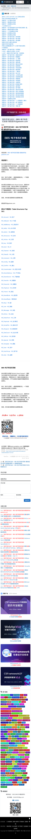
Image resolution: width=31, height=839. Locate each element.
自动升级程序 (4, 786)
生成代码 (13, 770)
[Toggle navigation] (28, 2)
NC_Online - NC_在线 (7, 314)
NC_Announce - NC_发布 (8, 236)
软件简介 (19, 763)
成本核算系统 (26, 750)
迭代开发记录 (22, 752)
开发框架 (27, 757)
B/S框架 (9, 701)
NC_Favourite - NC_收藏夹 (9, 284)
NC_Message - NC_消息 (8, 310)
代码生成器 (9, 752)
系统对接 (3, 777)
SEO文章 (24, 736)
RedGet (2, 736)
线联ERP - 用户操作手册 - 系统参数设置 (12, 77)
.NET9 (10, 697)
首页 (8, 6)
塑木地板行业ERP (18, 773)
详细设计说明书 (18, 777)
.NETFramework (15, 697)
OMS (22, 731)
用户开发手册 (8, 782)
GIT (2, 727)
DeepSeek (3, 720)
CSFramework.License (5, 708)
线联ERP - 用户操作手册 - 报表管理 (11, 66)
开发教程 (22, 757)
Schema (16, 736)
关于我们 (20, 826)
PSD (23, 734)
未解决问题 (9, 775)
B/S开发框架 (3, 701)
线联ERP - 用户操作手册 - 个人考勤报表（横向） (14, 100)
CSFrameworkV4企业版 (6, 713)
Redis (7, 736)
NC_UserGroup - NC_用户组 (9, 351)
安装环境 (25, 747)
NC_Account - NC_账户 (8, 217)
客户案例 (13, 759)
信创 (28, 777)
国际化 (9, 754)
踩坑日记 (16, 750)
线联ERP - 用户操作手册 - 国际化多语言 (12, 64)
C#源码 (8, 704)
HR (4, 727)
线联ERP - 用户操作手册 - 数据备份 (11, 56)
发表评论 (27, 500)
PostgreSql (13, 734)
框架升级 (3, 761)
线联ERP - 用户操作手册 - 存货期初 (11, 49)
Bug (20, 701)
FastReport (26, 724)
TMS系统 (24, 738)
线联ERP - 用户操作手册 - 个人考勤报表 (12, 104)
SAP (13, 736)
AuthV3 (8, 699)
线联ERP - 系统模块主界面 (9, 98)
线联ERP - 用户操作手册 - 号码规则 (11, 80)
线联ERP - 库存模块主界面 (9, 35)
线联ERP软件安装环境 (7, 44)
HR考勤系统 (8, 727)
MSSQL (19, 729)
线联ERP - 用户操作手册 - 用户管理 (11, 87)
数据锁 (7, 773)
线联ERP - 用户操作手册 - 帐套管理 (11, 60)
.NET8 (6, 697)
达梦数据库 (3, 752)
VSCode (13, 740)
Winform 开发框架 (4, 745)
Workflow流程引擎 (12, 747)
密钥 (16, 761)
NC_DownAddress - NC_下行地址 (11, 273)
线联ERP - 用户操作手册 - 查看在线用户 (12, 55)
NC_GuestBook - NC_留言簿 (9, 295)
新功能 (24, 777)
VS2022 (8, 740)
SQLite (9, 738)
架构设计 (27, 754)
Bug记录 (23, 701)
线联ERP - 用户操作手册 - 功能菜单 (11, 82)
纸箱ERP (3, 784)
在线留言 (26, 826)
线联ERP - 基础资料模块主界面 (10, 29)
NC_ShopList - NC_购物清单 (9, 329)
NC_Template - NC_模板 (8, 344)
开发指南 (8, 759)
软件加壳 (14, 763)
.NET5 (22, 694)
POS (9, 734)
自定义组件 (21, 784)
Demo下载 (20, 720)
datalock (20, 718)
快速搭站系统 (18, 759)
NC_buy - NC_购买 (6, 243)
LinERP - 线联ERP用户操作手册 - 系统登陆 (13, 53)
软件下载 (9, 768)
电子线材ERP (15, 752)
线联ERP (8, 777)
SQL (28, 736)
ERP (16, 724)
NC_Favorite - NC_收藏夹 (8, 280)
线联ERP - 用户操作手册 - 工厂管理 (11, 58)
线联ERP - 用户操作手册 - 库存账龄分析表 (13, 97)
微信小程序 (3, 775)
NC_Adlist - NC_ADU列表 (8, 228)
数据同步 (12, 773)
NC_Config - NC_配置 (7, 262)
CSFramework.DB (12, 706)
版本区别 (3, 750)
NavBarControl (4, 731)
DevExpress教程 (26, 720)
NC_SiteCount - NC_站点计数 (9, 332)
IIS (18, 727)
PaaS (5, 734)
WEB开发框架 (18, 743)
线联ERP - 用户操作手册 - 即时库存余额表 (13, 95)
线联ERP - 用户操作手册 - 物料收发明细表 (13, 93)
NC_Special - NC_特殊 (7, 340)
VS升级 (17, 740)
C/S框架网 (9, 821)
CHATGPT (16, 704)
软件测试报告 (8, 763)
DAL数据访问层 (4, 718)
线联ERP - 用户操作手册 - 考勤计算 (11, 106)
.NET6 (25, 694)
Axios (23, 699)
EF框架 (23, 722)
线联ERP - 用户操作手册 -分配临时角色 (12, 84)
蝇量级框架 (21, 780)
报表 (7, 750)
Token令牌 (3, 740)
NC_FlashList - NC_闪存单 (8, 288)
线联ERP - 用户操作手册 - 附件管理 (11, 36)
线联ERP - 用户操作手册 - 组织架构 (11, 86)
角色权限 (3, 757)
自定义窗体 (15, 784)
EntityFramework (10, 724)
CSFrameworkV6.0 (5, 715)
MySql (23, 729)
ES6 (19, 724)
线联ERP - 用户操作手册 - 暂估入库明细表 (13, 91)
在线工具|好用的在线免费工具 (9, 18)
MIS (16, 729)
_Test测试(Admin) (6, 26)
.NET (12, 694)
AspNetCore (3, 699)
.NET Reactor (16, 694)
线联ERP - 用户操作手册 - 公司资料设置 (12, 75)
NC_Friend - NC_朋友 (7, 291)
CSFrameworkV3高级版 (17, 711)
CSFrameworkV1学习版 (16, 708)
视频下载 (23, 770)
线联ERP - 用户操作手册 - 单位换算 (11, 40)
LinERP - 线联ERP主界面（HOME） (11, 51)
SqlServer (14, 738)
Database (15, 718)
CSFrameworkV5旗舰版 (17, 713)
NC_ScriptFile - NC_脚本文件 (9, 325)
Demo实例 (14, 720)
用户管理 (3, 782)
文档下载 (14, 775)
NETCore (10, 731)
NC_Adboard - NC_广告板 (8, 221)
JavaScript (22, 727)
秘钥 (13, 761)
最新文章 (13, 6)
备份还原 (11, 750)
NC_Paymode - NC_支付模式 (9, 321)
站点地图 (14, 826)
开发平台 (3, 759)
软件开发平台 (4, 766)
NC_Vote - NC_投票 (6, 355)
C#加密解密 (3, 704)
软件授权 (16, 766)
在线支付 (24, 782)
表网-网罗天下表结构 (18, 821)
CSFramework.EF (20, 706)
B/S (26, 699)
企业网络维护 (21, 761)
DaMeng (10, 718)
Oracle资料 (27, 731)
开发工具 (12, 757)
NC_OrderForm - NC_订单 (8, 318)
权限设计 (27, 761)
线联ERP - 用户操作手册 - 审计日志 (11, 73)
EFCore (19, 722)
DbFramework (26, 718)
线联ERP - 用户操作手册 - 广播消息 (11, 71)
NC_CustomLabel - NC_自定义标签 (11, 269)
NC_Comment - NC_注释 (8, 258)
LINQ (2, 729)
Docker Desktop (4, 722)
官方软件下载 (4, 754)
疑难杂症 (15, 780)
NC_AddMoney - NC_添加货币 (10, 224)
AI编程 (21, 697)
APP (25, 697)
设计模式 (8, 770)
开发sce (7, 757)
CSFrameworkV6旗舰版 (24, 715)
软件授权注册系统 (23, 766)
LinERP (27, 727)
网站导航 (9, 826)
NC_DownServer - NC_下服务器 (10, 277)
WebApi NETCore (4, 743)
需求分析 (10, 780)
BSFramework (15, 701)
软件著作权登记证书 (5, 694)
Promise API (18, 734)
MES (5, 729)
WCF (24, 740)
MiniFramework (11, 729)
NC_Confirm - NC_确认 (7, 265)
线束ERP (12, 777)
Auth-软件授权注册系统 (16, 699)
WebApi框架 (11, 743)
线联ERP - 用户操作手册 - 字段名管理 (11, 67)
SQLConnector (4, 738)
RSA (10, 736)
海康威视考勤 (14, 754)
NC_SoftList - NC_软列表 (8, 336)
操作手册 (20, 750)
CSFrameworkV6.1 (14, 715)
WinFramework (21, 745)
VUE (21, 740)
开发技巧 (17, 757)
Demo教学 (9, 720)
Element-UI (3, 724)
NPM (19, 731)
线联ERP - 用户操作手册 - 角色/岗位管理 (12, 89)
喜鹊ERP (19, 775)
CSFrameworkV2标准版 (6, 711)
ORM (2, 734)
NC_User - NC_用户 (6, 347)
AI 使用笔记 (5, 47)
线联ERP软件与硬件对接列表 (9, 42)
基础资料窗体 (21, 754)
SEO (20, 736)
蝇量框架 (26, 780)
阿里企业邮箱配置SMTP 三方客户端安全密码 (13, 46)
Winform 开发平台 (13, 745)
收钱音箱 (3, 773)
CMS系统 (22, 704)
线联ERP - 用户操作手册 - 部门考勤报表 (12, 102)
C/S (12, 704)
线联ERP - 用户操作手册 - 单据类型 (11, 78)
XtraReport (20, 747)
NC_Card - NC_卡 (6, 247)
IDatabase (14, 727)
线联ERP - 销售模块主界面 (9, 22)
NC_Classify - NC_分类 (7, 254)
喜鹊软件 (24, 775)
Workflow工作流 (4, 747)
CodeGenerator (4, 706)
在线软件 (19, 782)
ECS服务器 (14, 722)
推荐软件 (25, 773)
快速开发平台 (25, 759)
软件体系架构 (4, 768)
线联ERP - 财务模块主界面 (9, 33)
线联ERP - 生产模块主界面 (9, 20)
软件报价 (3, 763)
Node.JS (15, 731)
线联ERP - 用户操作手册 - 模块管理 (11, 69)
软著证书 (24, 768)
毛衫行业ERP (8, 761)
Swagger (19, 738)
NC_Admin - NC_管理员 (8, 232)
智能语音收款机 (9, 784)
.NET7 (2, 697)
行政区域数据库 (4, 780)
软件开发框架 (25, 763)
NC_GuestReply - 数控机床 (9, 299)
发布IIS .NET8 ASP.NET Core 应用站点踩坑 (13, 16)
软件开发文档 (10, 766)
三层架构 (3, 770)
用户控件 (14, 782)
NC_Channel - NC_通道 (8, 250)
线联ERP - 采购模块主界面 (9, 24)
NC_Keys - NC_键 (6, 303)
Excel (22, 724)
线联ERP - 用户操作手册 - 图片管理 (11, 38)
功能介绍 (28, 752)
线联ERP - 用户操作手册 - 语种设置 (11, 62)
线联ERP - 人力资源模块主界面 (10, 31)
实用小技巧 (18, 770)
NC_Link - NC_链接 (6, 306)
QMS (27, 734)
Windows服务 (25, 743)
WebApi (27, 740)
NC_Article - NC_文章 (7, 239)
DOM (10, 722)
